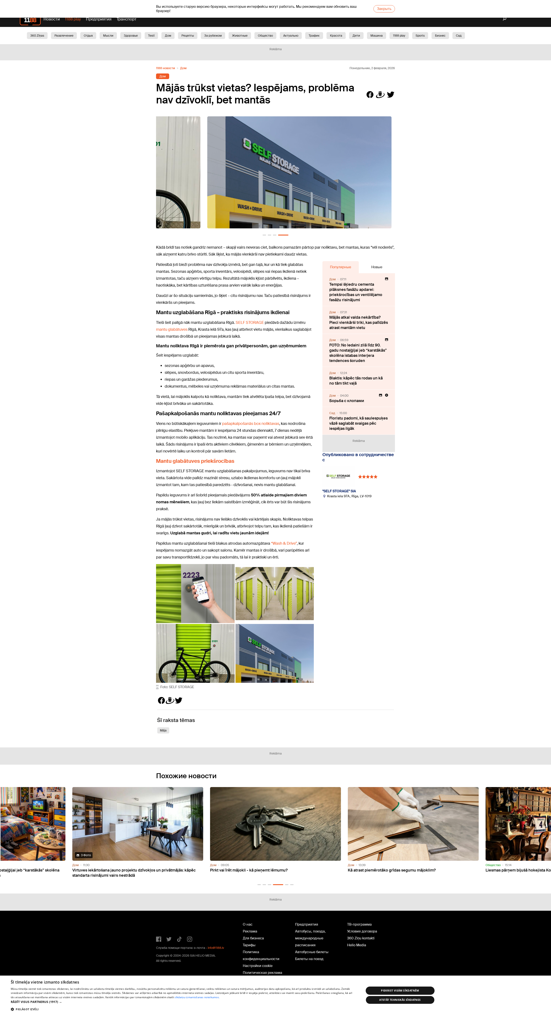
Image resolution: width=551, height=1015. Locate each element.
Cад (458, 35)
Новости (51, 19)
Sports (420, 35)
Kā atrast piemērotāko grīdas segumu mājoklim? (254, 870)
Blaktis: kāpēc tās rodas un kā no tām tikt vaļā (356, 381)
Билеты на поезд (309, 959)
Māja (163, 730)
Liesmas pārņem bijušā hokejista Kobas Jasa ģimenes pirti (401, 870)
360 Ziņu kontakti (361, 938)
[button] (259, 884)
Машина (376, 35)
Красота (336, 35)
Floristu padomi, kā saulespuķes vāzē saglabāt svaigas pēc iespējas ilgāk (358, 423)
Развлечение (63, 35)
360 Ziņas (37, 35)
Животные (240, 35)
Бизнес (440, 35)
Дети (356, 35)
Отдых (88, 35)
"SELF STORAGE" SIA (339, 491)
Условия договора (362, 931)
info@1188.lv (216, 948)
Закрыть (384, 8)
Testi (151, 35)
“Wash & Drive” (284, 543)
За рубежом (213, 35)
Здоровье (131, 35)
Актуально (290, 35)
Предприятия (98, 19)
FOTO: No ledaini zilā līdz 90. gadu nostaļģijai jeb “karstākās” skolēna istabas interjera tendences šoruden (358, 353)
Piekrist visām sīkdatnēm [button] (400, 990)
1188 (165, 925)
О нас (247, 924)
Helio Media (356, 945)
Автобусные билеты (311, 952)
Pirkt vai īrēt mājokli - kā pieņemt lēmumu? (111, 870)
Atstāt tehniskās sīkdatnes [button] (400, 1000)
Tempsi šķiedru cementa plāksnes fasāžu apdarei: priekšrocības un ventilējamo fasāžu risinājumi (355, 292)
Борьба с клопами (346, 400)
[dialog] (275, 995)
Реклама (250, 931)
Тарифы (249, 945)
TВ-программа (359, 924)
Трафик (314, 35)
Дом (168, 35)
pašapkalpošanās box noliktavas (250, 423)
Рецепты (187, 35)
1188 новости (165, 68)
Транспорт (126, 19)
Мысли (108, 35)
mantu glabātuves (171, 329)
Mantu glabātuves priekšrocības (195, 461)
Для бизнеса (253, 938)
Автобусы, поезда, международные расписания (310, 938)
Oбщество (265, 35)
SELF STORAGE (250, 322)
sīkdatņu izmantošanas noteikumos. (197, 997)
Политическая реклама (262, 972)
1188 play (73, 19)
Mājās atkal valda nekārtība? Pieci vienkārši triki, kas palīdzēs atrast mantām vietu (358, 322)
